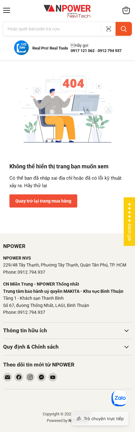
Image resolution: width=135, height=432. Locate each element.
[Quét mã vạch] (108, 29)
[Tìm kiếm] (124, 29)
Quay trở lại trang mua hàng (43, 200)
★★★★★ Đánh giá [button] (129, 221)
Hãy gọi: (80, 45)
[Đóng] (20, 355)
